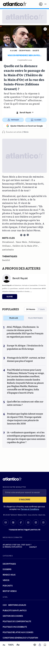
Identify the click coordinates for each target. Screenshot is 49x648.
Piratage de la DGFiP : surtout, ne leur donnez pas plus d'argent (26, 359)
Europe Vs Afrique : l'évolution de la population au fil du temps (25, 347)
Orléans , (7, 245)
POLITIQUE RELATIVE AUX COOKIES (18, 632)
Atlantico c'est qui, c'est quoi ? (17, 545)
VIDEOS (6, 580)
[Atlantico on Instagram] (36, 522)
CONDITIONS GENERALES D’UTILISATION (20, 638)
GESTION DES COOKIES (13, 616)
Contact (33, 547)
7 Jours (41, 309)
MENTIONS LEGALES (17, 605)
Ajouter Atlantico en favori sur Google (26, 126)
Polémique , (35, 242)
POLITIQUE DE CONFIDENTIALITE (17, 621)
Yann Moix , (22, 242)
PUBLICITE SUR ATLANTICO (15, 610)
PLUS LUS (13, 318)
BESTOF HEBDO (10, 591)
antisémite (8, 249)
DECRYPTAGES (9, 564)
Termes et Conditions (30, 509)
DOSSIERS (7, 569)
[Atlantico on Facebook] (21, 522)
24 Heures (30, 309)
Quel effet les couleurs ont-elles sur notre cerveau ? (25, 403)
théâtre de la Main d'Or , (26, 245)
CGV (5, 605)
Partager (15, 120)
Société (36, 50)
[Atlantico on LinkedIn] (28, 522)
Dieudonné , (9, 242)
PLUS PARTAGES (35, 318)
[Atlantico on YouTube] (43, 522)
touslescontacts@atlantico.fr (24, 530)
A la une (13, 50)
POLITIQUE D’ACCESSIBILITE (15, 627)
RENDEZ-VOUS (9, 575)
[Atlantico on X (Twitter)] (13, 522)
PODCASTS (8, 585)
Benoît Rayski (25, 112)
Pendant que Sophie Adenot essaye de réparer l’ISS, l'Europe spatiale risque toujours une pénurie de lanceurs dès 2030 (25, 418)
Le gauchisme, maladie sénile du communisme (24, 288)
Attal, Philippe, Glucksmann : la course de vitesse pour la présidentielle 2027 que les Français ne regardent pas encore (25, 332)
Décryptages (24, 50)
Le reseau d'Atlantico (12, 547)
